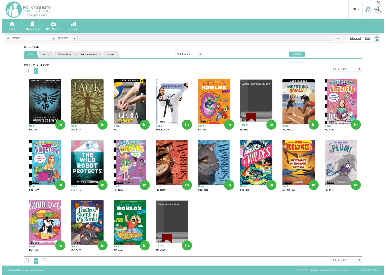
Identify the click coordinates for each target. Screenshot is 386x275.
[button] (53, 38)
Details (35, 122)
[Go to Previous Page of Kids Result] (26, 71)
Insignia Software (320, 270)
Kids (367, 38)
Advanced (355, 38)
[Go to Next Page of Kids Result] (44, 71)
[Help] (377, 39)
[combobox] (28, 38)
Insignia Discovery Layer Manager (26, 270)
